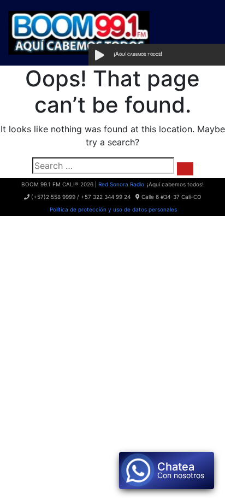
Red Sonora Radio (121, 184)
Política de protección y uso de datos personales (112, 209)
